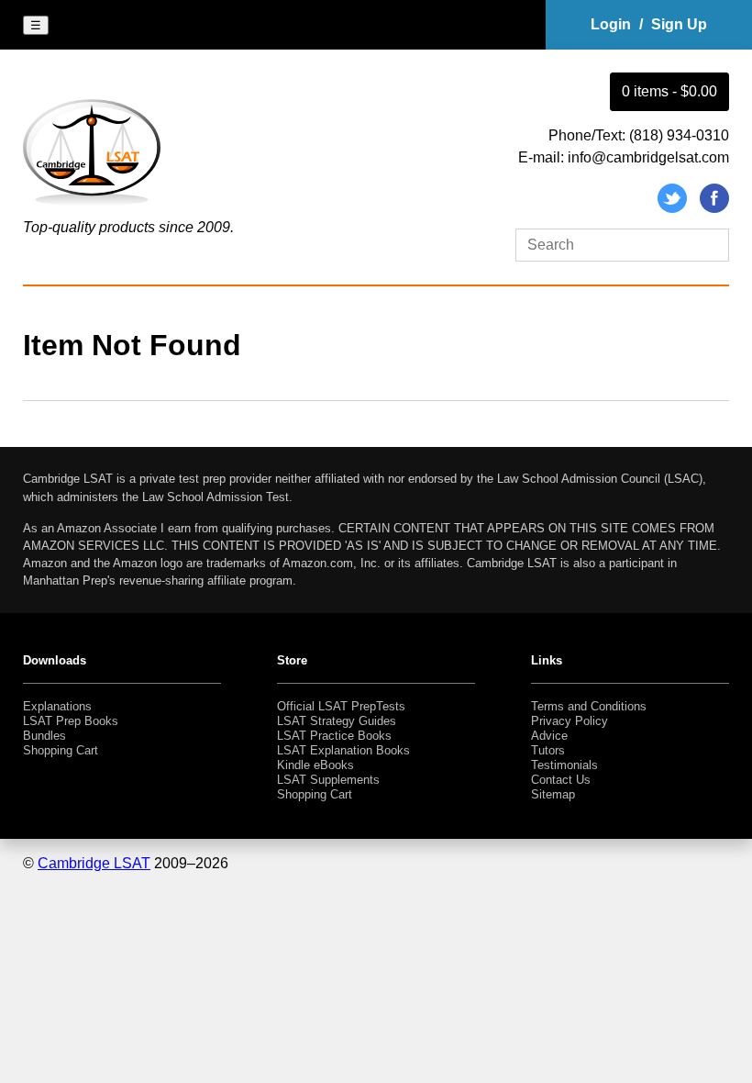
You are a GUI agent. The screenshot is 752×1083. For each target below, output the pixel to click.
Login (611, 24)
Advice (549, 735)
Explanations (57, 706)
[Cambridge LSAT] (91, 205)
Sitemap (553, 794)
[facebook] (714, 208)
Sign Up (679, 24)
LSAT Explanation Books (343, 750)
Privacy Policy (569, 721)
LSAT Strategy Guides (336, 721)
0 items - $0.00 (669, 91)
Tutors (548, 750)
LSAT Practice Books (334, 735)
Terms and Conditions (589, 706)
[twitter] (672, 208)
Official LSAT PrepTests (341, 706)
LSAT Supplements (328, 780)
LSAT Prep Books (70, 721)
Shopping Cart (60, 750)
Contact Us (561, 780)
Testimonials (564, 765)
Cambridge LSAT (94, 863)
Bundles (44, 735)
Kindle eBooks (315, 765)
